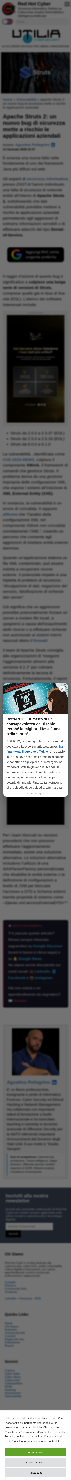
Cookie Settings (35, 1462)
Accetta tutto (35, 1452)
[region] (35, 1445)
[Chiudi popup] (62, 689)
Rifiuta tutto (35, 1472)
